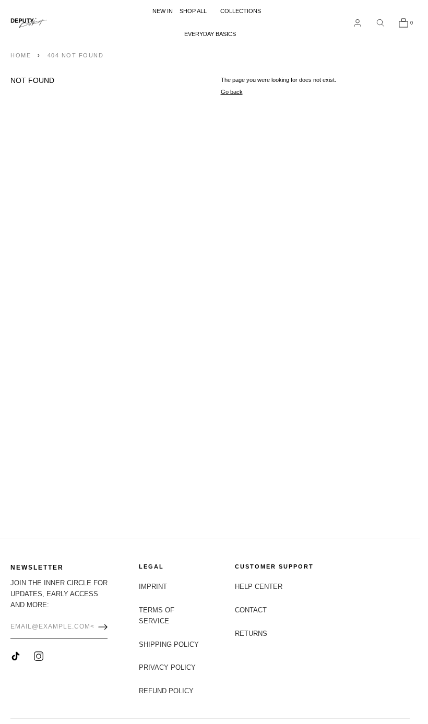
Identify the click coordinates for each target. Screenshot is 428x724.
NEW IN (162, 11)
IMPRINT (153, 586)
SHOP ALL (193, 11)
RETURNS (251, 633)
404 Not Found (75, 55)
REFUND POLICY (166, 691)
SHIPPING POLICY (169, 644)
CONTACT (251, 610)
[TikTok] (15, 656)
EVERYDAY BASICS (210, 34)
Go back (232, 92)
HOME (20, 55)
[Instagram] (38, 656)
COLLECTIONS (240, 11)
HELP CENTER (258, 586)
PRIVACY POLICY (167, 667)
